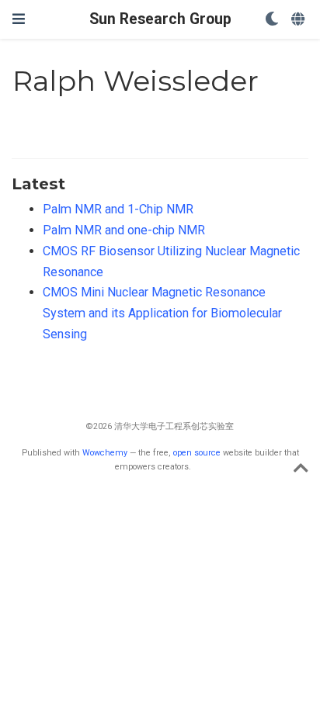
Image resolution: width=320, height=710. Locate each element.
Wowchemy (104, 453)
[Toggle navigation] (18, 19)
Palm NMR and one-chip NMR (124, 230)
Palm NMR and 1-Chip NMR (118, 209)
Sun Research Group (160, 19)
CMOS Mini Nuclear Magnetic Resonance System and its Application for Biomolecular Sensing (162, 313)
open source (197, 453)
